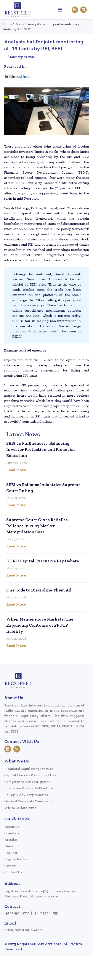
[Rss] (75, 10)
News (20, 24)
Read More (16, 469)
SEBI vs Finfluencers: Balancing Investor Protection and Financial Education (40, 449)
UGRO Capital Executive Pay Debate (42, 560)
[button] (59, 9)
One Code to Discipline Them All (39, 590)
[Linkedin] (83, 10)
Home (7, 24)
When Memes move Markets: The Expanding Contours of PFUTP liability (39, 625)
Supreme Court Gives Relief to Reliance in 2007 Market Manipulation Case (37, 525)
